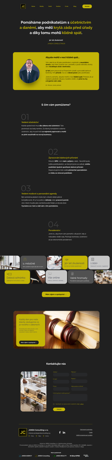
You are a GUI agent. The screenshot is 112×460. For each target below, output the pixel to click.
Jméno (55, 372)
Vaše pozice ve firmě (77, 386)
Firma (54, 386)
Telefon (73, 378)
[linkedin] (64, 432)
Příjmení (73, 372)
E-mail (55, 379)
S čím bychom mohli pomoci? (61, 393)
